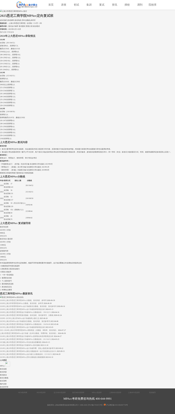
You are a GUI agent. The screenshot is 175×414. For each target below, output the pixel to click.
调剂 (139, 4)
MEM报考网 (22, 392)
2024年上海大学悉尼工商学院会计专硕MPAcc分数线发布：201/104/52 (25, 339)
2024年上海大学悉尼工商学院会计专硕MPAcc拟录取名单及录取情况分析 (26, 336)
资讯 (114, 4)
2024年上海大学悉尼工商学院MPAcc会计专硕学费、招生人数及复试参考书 (27, 348)
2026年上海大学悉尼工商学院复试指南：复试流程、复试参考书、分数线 (26, 315)
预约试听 (3, 32)
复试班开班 (4, 387)
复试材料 (10, 20)
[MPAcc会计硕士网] (27, 4)
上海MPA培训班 (134, 392)
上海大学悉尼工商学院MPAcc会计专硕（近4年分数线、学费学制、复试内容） (28, 333)
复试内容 (17, 20)
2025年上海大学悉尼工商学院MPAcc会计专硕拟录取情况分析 (22, 327)
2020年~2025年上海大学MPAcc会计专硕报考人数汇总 (19, 318)
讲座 (63, 4)
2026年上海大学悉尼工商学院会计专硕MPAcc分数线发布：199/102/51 (25, 312)
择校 (127, 4)
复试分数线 (4, 378)
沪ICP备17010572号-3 (95, 405)
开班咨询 (10, 32)
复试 (101, 4)
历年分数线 (25, 20)
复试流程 (3, 20)
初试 (76, 4)
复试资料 (3, 381)
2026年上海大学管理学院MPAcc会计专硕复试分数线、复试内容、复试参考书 (28, 306)
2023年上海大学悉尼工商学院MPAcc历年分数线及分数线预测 (22, 357)
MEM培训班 (41, 392)
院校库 (153, 4)
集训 (89, 4)
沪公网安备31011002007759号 (117, 405)
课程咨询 (3, 236)
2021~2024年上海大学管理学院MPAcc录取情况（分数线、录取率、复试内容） (29, 330)
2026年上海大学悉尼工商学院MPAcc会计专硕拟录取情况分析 (22, 309)
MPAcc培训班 (97, 392)
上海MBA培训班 (115, 392)
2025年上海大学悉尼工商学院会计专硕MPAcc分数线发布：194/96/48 (25, 324)
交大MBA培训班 (60, 392)
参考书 (32, 20)
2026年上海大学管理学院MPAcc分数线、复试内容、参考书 (21, 303)
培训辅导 (152, 392)
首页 (51, 4)
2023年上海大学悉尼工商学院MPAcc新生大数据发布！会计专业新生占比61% (28, 351)
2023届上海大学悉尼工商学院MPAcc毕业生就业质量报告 (21, 342)
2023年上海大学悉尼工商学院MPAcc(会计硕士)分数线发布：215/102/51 (26, 354)
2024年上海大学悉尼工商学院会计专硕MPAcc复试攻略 (20, 345)
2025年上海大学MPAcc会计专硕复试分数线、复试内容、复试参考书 (25, 321)
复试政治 (3, 375)
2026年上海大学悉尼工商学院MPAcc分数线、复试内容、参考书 (23, 300)
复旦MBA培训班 (78, 392)
